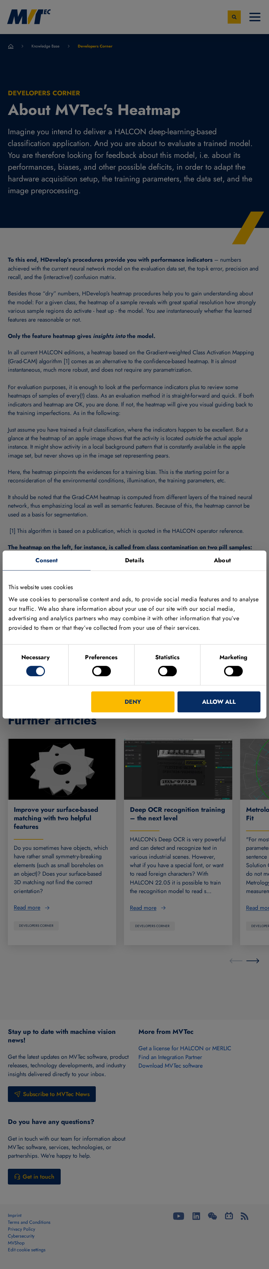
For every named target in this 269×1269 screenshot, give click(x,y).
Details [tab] (134, 560)
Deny (133, 702)
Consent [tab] (46, 560)
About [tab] (222, 560)
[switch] (101, 671)
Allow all (219, 702)
